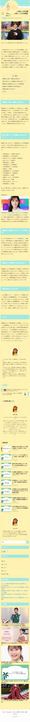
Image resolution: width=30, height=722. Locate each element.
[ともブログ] (15, 7)
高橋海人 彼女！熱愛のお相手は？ (11, 78)
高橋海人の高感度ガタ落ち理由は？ (11, 86)
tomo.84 (15, 414)
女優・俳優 (5, 574)
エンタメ (4, 18)
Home (4, 712)
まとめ (4, 91)
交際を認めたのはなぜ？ (8, 89)
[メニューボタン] (1, 1)
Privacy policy (9, 712)
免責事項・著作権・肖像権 (22, 712)
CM (4, 561)
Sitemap (15, 713)
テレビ (4, 570)
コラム (4, 567)
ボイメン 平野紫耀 (17, 238)
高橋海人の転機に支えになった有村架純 (13, 84)
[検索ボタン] (29, 1)
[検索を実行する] (27, 542)
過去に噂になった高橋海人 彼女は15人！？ (13, 81)
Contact (14, 712)
